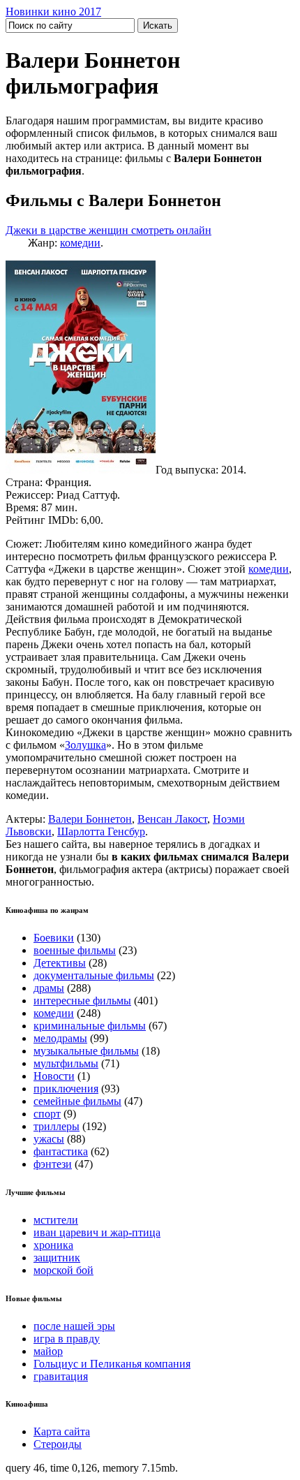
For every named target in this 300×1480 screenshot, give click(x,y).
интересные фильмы (82, 1000)
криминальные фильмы (89, 1026)
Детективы (59, 963)
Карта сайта (61, 1431)
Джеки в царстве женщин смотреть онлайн (108, 230)
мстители (55, 1220)
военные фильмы (74, 950)
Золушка (85, 745)
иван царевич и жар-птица (96, 1232)
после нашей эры (74, 1326)
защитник (56, 1257)
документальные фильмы (93, 975)
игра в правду (66, 1339)
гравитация (60, 1376)
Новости (54, 1076)
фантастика (60, 1151)
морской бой (63, 1270)
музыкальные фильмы (86, 1051)
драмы (48, 988)
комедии (80, 243)
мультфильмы (65, 1063)
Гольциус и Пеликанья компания (111, 1364)
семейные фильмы (77, 1101)
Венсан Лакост (172, 819)
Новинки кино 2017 (53, 11)
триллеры (56, 1126)
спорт (47, 1114)
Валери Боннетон (90, 819)
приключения (65, 1088)
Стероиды (57, 1444)
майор (48, 1351)
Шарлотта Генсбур (101, 831)
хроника (53, 1245)
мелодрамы (60, 1038)
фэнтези (52, 1164)
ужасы (48, 1139)
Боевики (53, 938)
